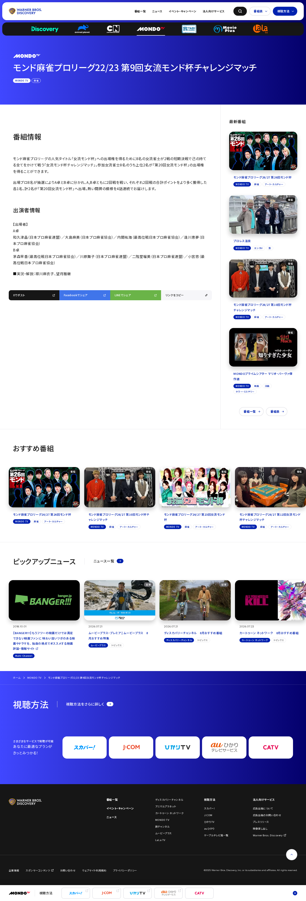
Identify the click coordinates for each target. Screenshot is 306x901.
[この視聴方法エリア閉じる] (295, 893)
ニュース (157, 11)
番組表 (258, 11)
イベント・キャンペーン (182, 11)
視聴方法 (283, 11)
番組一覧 (140, 11)
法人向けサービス (214, 11)
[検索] (240, 11)
